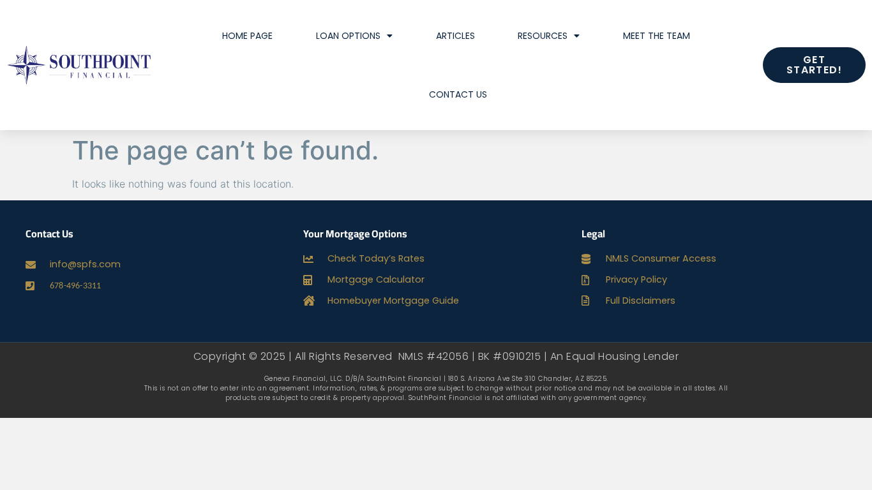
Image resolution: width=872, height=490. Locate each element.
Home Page (247, 35)
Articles (455, 35)
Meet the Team (656, 35)
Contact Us (458, 94)
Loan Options (348, 35)
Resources (543, 35)
